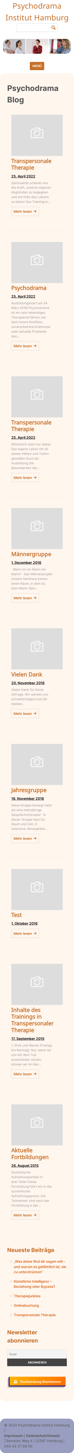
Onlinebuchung (26, 1305)
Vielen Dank (26, 674)
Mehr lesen (23, 211)
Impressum (13, 1436)
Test (16, 915)
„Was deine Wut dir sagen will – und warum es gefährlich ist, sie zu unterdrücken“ (40, 1266)
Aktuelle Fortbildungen (30, 1153)
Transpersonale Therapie (31, 164)
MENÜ (37, 66)
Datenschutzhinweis (43, 1436)
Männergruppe (31, 554)
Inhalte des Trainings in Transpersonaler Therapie (32, 1020)
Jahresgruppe (28, 790)
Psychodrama (28, 288)
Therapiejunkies (27, 1296)
